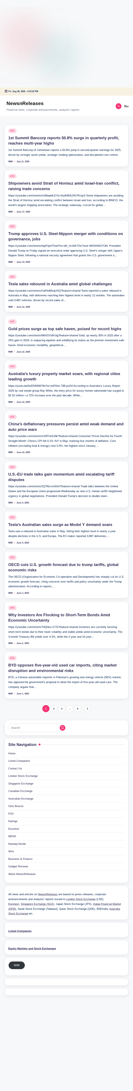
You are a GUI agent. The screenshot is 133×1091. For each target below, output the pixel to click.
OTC (12, 131)
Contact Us (15, 768)
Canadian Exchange (20, 791)
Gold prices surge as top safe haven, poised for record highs (64, 329)
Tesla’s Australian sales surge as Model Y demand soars (60, 524)
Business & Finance (20, 859)
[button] (87, 708)
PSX (11, 813)
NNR (17, 965)
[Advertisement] (20, 20)
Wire (11, 851)
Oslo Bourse (15, 806)
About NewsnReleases (22, 874)
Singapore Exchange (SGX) (37, 904)
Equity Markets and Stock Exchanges (32, 948)
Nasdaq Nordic (17, 843)
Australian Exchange (20, 798)
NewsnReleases (25, 103)
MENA (12, 836)
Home (11, 753)
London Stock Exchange (23, 776)
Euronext (13, 828)
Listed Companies (19, 760)
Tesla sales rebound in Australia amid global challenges (60, 284)
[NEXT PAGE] (87, 708)
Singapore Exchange (20, 783)
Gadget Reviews (18, 866)
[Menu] (126, 106)
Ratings (13, 821)
